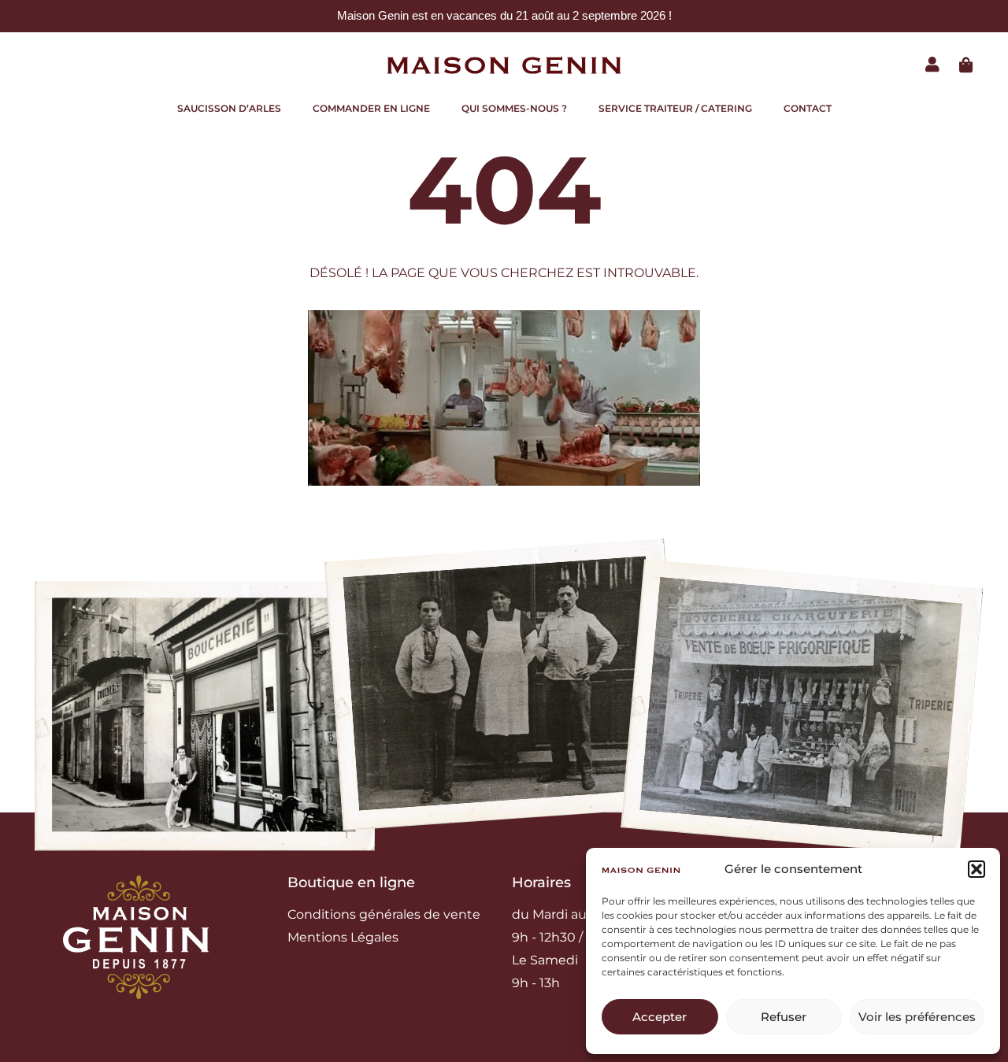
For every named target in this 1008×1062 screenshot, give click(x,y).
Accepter (659, 1016)
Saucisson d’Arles (229, 108)
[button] (976, 869)
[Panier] (966, 65)
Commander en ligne (371, 108)
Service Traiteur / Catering (675, 108)
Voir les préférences (917, 1016)
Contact (808, 108)
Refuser (783, 1016)
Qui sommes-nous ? (514, 108)
